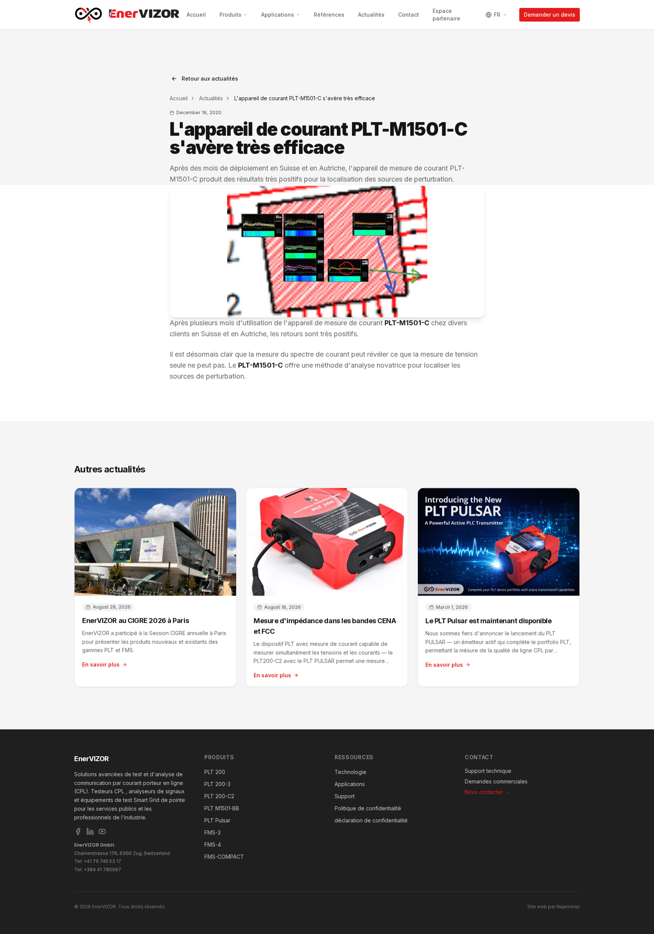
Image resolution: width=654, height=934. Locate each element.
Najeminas (568, 906)
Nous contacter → (487, 792)
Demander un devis (549, 14)
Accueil (196, 14)
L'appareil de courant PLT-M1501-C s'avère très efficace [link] (304, 98)
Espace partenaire (446, 15)
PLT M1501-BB (221, 808)
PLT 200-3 (217, 784)
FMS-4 (212, 844)
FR (497, 14)
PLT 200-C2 (219, 796)
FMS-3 (212, 832)
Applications (277, 14)
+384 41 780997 (102, 869)
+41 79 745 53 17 (102, 861)
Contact (408, 14)
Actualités (371, 14)
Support (345, 796)
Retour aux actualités (210, 78)
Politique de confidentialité (368, 808)
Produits (230, 14)
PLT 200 (214, 772)
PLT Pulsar (217, 820)
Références (329, 14)
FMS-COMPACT (224, 856)
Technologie (350, 772)
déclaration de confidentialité (371, 820)
